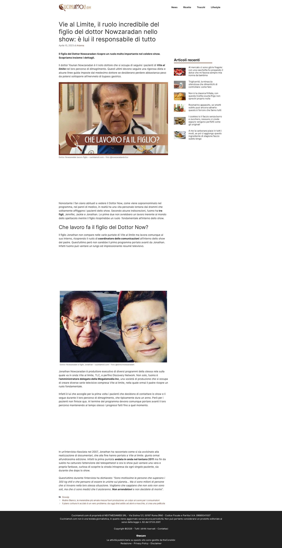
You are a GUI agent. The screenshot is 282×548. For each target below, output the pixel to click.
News (174, 7)
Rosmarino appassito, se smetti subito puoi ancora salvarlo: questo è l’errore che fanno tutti (205, 107)
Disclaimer (156, 543)
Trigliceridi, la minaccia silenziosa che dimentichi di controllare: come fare (203, 84)
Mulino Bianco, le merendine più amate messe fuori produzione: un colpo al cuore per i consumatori (111, 500)
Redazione (126, 543)
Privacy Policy (141, 543)
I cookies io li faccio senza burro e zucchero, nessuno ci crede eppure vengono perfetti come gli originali (205, 120)
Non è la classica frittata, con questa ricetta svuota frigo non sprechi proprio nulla (204, 96)
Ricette (187, 7)
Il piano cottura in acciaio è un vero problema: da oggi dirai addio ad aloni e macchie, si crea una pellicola (113, 503)
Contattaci (163, 528)
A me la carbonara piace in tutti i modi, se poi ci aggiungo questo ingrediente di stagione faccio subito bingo (205, 134)
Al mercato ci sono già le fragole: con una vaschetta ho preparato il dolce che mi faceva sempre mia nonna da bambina (206, 71)
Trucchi (201, 7)
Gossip (65, 497)
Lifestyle (215, 7)
